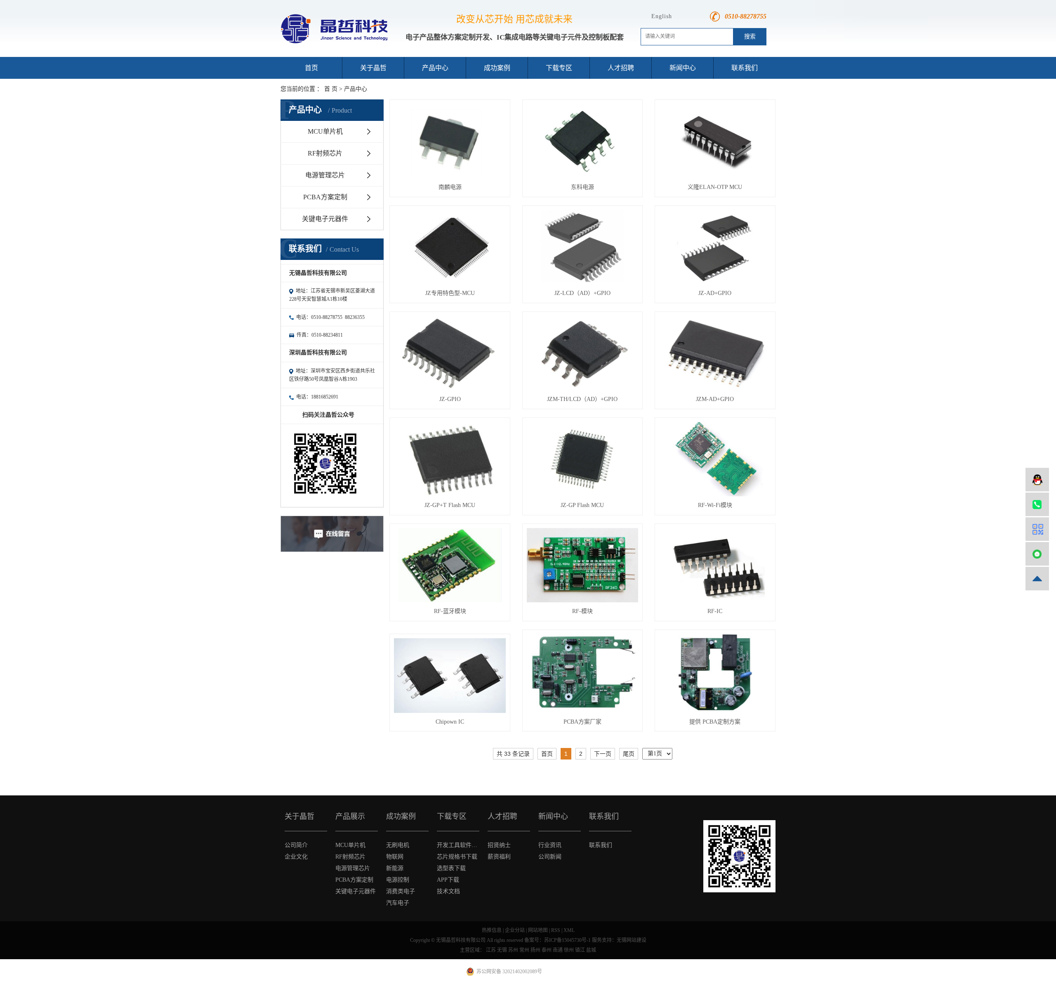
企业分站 (515, 930)
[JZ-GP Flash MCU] (582, 459)
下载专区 (559, 67)
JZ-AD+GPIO (714, 293)
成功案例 (497, 67)
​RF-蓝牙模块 (450, 611)
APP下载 (448, 880)
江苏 (491, 950)
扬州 (535, 950)
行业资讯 (549, 845)
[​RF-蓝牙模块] (449, 565)
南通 (558, 950)
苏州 (513, 950)
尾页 (628, 753)
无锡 (502, 950)
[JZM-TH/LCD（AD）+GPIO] (582, 353)
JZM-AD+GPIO (715, 399)
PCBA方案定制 (325, 197)
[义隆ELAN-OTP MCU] (715, 141)
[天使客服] (1037, 479)
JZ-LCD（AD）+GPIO (582, 293)
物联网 (394, 857)
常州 (524, 950)
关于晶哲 (373, 67)
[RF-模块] (582, 565)
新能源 (394, 868)
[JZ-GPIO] (449, 353)
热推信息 (492, 930)
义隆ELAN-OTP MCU (715, 187)
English (661, 16)
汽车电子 (397, 903)
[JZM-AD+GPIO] (715, 353)
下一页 (602, 753)
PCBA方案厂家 (582, 722)
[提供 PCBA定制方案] (715, 673)
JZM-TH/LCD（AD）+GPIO (582, 399)
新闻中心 (682, 67)
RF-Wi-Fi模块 (715, 505)
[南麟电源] (449, 141)
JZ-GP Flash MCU (582, 505)
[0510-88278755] (1037, 504)
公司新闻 (549, 857)
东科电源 (582, 187)
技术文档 (448, 891)
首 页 (330, 89)
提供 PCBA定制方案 (714, 722)
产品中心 (435, 67)
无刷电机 (397, 845)
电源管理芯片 (325, 175)
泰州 (547, 950)
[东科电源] (582, 141)
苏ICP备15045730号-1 (567, 940)
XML (569, 930)
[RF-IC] (715, 565)
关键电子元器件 (325, 218)
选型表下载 (451, 868)
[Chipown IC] (449, 675)
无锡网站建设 (631, 940)
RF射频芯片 (325, 153)
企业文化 (296, 857)
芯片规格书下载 (457, 857)
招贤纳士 (499, 845)
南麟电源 (450, 187)
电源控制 (397, 880)
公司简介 (296, 845)
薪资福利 (499, 857)
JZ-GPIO (450, 399)
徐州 (569, 950)
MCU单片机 (325, 131)
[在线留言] (1037, 554)
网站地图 (538, 930)
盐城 (591, 950)
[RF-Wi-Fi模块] (715, 459)
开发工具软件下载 (458, 845)
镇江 (580, 950)
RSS (555, 930)
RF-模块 (582, 611)
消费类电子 (400, 891)
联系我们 (744, 67)
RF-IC (714, 611)
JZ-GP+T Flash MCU (449, 505)
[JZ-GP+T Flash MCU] (449, 459)
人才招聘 (621, 67)
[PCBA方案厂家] (582, 673)
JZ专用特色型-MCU (450, 293)
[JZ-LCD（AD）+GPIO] (582, 247)
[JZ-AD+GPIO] (715, 247)
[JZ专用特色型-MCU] (449, 247)
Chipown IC (450, 722)
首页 (311, 67)
